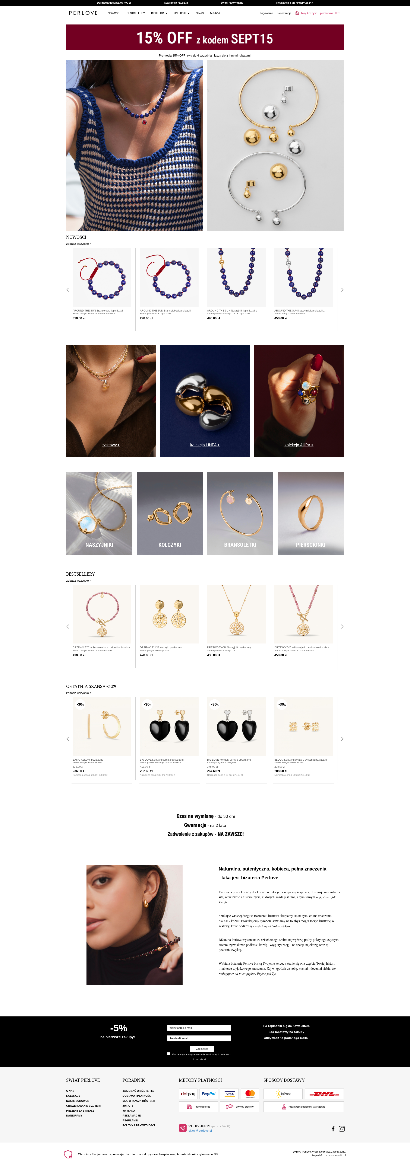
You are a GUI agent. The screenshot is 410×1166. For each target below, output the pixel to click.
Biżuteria (158, 13)
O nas (200, 13)
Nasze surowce (77, 1100)
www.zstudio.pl (337, 1155)
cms (325, 1155)
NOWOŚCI (114, 13)
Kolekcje (180, 13)
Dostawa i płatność (137, 1095)
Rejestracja (284, 13)
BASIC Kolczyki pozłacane (88, 759)
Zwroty (128, 1105)
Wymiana (129, 1110)
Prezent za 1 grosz (80, 1110)
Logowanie (266, 13)
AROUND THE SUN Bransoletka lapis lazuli (98, 310)
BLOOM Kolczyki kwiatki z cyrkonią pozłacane (301, 759)
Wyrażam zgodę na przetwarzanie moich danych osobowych (201, 1054)
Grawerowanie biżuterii (83, 1105)
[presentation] (67, 290)
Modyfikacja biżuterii (139, 1100)
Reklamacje (132, 1115)
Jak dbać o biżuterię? (138, 1090)
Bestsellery (136, 13)
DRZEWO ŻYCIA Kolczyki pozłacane (161, 647)
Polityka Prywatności (139, 1125)
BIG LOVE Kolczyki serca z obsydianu (162, 759)
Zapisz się (202, 1048)
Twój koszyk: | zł (320, 13)
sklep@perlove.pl (200, 1130)
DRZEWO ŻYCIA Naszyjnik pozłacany (229, 647)
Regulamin (130, 1120)
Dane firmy (74, 1115)
